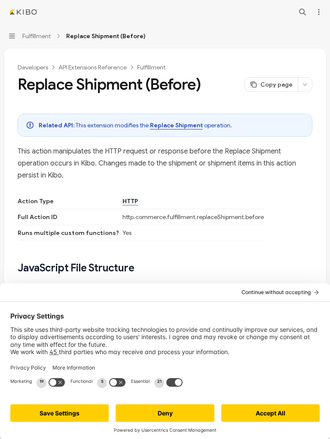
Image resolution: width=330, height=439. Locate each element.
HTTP (130, 201)
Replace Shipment (176, 125)
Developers (33, 67)
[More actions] (319, 12)
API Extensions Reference (92, 67)
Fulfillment (151, 67)
